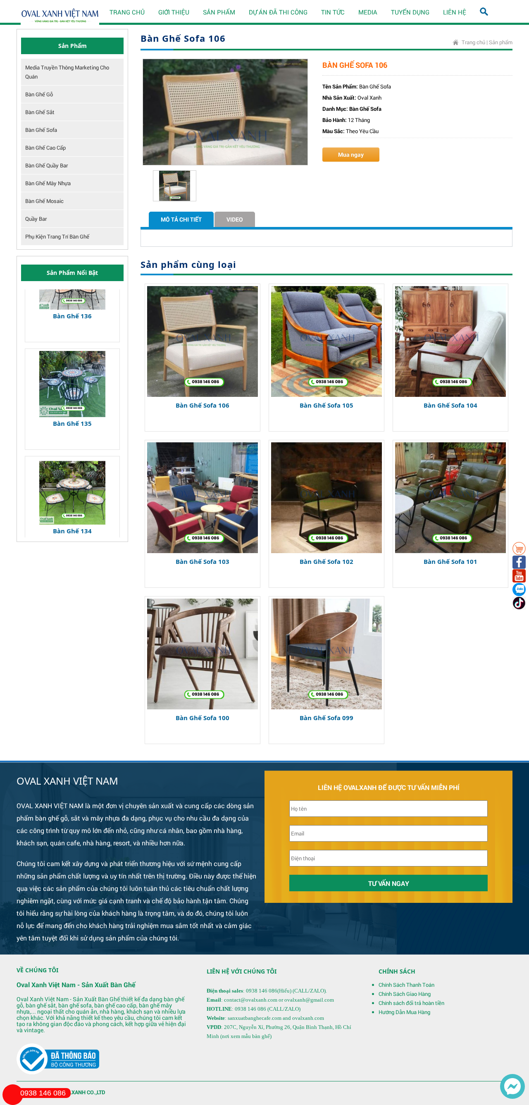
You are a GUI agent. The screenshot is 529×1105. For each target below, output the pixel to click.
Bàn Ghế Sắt (40, 112)
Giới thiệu (173, 12)
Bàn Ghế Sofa (41, 130)
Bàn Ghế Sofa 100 (202, 718)
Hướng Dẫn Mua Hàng (404, 1012)
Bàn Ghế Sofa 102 (326, 561)
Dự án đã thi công (278, 12)
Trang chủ (127, 12)
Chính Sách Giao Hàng (405, 994)
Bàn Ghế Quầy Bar (46, 165)
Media (367, 12)
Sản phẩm (219, 12)
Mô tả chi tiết (181, 219)
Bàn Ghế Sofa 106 (202, 405)
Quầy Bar (36, 218)
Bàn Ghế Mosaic (44, 201)
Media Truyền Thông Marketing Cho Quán (67, 72)
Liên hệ (454, 12)
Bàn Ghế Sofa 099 (326, 718)
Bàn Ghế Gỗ (39, 94)
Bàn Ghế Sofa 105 (326, 405)
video (234, 219)
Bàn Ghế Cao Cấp (45, 147)
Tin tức (333, 12)
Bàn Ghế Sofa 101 (450, 561)
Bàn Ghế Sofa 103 (202, 561)
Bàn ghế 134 (72, 500)
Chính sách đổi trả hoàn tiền (411, 1003)
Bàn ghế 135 (72, 393)
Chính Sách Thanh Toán (406, 984)
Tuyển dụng (410, 12)
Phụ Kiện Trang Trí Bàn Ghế (57, 236)
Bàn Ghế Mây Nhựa (48, 183)
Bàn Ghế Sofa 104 (450, 405)
